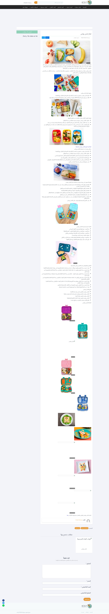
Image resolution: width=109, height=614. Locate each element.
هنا (67, 515)
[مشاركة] (3, 600)
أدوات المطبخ (61, 7)
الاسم (89, 581)
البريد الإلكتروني (86, 586)
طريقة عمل (25, 7)
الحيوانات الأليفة (34, 7)
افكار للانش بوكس (84, 528)
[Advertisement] (54, 17)
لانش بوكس (77, 528)
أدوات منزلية (78, 7)
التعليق (88, 563)
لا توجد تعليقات (76, 37)
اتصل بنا (82, 612)
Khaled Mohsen (79, 520)
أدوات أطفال (53, 7)
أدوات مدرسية (44, 7)
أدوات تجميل (69, 7)
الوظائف (86, 612)
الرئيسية (84, 7)
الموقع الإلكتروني (86, 592)
